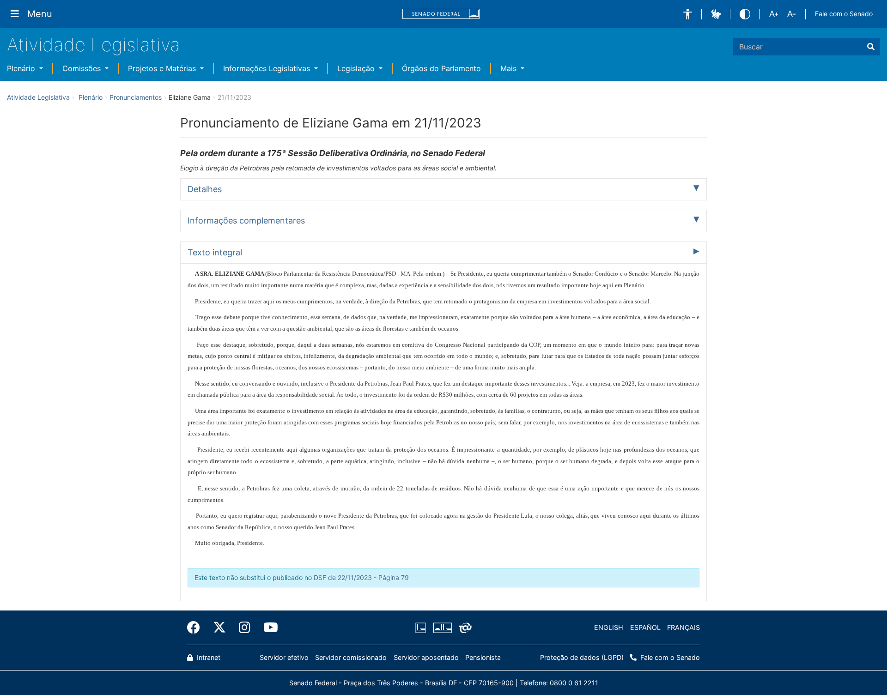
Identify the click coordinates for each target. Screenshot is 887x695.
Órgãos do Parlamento (441, 68)
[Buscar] (871, 46)
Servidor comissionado (351, 657)
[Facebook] (197, 627)
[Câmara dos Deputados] (422, 627)
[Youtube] (267, 627)
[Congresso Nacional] (442, 627)
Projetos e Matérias (163, 68)
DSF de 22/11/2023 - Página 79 (361, 577)
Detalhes (205, 189)
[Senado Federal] (441, 14)
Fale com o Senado (844, 14)
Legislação (357, 68)
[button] (687, 14)
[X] (219, 627)
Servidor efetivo (284, 657)
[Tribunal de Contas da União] (464, 627)
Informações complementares (246, 220)
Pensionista (483, 657)
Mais (509, 68)
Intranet (207, 657)
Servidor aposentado (426, 657)
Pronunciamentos (135, 97)
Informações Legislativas (267, 68)
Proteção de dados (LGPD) (582, 657)
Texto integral (215, 252)
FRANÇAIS (683, 627)
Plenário (22, 68)
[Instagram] (244, 627)
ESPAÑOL (645, 627)
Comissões (82, 68)
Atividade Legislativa (93, 44)
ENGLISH (608, 627)
